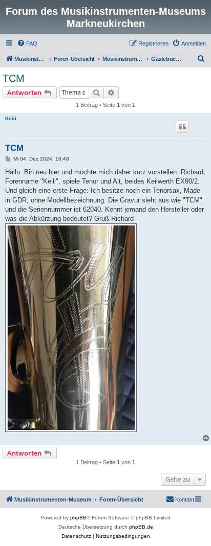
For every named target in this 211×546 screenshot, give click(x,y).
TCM (14, 78)
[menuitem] (27, 43)
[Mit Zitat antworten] (182, 127)
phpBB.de (141, 527)
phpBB (78, 517)
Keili (10, 118)
